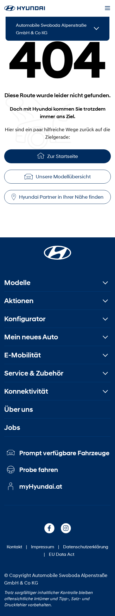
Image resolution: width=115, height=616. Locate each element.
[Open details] (96, 28)
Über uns (18, 409)
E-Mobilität (22, 355)
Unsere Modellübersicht (63, 177)
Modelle (17, 282)
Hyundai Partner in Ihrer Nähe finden (61, 197)
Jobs (12, 427)
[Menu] (107, 8)
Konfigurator (24, 319)
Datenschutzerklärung (85, 546)
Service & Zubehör (33, 373)
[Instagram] (66, 528)
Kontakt (14, 546)
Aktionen (18, 300)
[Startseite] (57, 249)
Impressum (42, 546)
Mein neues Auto (31, 337)
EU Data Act (61, 554)
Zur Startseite (62, 156)
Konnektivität (26, 391)
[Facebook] (49, 528)
